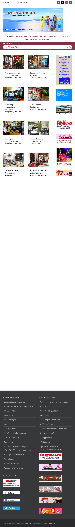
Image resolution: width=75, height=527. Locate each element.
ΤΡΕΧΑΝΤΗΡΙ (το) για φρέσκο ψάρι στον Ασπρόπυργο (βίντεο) (38, 173)
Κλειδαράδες (45, 442)
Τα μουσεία (8, 442)
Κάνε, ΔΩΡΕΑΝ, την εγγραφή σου (17, 450)
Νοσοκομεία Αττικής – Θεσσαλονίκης (19, 406)
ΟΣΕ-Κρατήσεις (10, 429)
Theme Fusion (28, 523)
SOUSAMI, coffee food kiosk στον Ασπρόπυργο (11, 173)
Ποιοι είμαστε (9, 459)
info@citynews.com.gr (23, 2)
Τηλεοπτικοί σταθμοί (48, 433)
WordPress (52, 523)
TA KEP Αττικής (10, 411)
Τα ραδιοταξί (9, 415)
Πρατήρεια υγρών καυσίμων (15, 433)
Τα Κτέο (43, 406)
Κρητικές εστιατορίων (12, 464)
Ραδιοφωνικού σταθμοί (13, 438)
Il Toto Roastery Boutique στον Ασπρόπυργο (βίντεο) (38, 107)
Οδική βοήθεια (46, 438)
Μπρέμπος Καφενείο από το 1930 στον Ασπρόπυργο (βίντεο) (13, 75)
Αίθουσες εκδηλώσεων (49, 411)
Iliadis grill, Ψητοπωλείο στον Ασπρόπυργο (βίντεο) (13, 141)
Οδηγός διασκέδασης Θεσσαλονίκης (54, 429)
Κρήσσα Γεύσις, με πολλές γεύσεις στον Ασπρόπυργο (37, 141)
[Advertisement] (64, 229)
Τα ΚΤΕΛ (7, 424)
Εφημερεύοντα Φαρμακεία (14, 402)
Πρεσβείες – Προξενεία (49, 447)
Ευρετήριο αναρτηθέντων (14, 455)
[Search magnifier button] (70, 47)
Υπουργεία (44, 415)
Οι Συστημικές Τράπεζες (50, 420)
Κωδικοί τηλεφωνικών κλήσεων (16, 447)
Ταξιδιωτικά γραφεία (48, 424)
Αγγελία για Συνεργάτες (13, 468)
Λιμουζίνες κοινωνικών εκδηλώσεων (54, 402)
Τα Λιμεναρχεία (10, 420)
